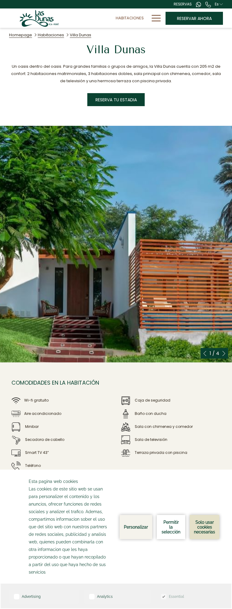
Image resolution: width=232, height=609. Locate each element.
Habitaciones (51, 35)
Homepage (20, 35)
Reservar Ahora (194, 18)
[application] (116, 539)
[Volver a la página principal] (39, 18)
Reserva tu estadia (116, 100)
